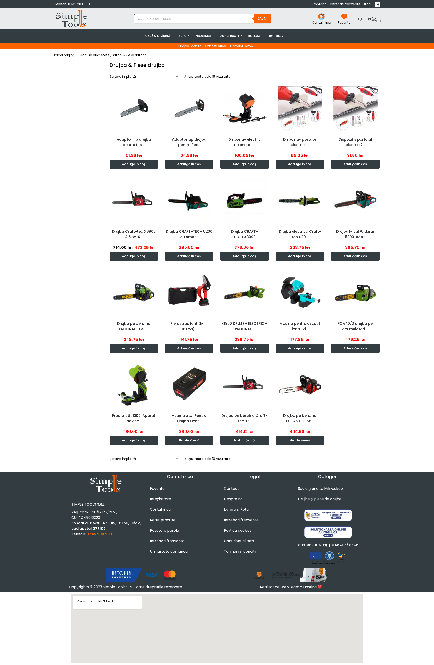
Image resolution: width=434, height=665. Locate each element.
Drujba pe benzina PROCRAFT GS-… (133, 326)
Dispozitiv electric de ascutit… (244, 142)
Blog (368, 4)
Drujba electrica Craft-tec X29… (300, 234)
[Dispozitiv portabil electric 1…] (300, 109)
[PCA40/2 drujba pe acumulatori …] (355, 293)
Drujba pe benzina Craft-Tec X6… (244, 418)
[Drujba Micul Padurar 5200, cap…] (355, 201)
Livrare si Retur (237, 509)
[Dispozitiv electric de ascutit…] (244, 109)
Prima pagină (64, 55)
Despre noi (233, 499)
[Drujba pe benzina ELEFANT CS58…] (300, 385)
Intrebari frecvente (345, 4)
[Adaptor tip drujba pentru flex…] (134, 109)
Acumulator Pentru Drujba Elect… (189, 418)
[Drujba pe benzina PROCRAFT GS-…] (134, 293)
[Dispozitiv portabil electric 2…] (355, 109)
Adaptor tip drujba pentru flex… (134, 142)
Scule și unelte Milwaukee (320, 488)
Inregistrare (160, 499)
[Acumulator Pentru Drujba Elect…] (189, 385)
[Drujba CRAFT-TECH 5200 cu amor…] (189, 201)
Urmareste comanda (169, 551)
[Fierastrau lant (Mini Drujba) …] (189, 293)
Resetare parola (164, 530)
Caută (262, 18)
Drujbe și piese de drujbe (320, 499)
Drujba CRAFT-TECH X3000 (244, 234)
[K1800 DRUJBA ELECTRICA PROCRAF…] (244, 293)
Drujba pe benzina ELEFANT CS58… (299, 418)
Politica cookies (238, 530)
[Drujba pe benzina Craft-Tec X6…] (244, 385)
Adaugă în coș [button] (134, 164)
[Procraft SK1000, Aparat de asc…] (134, 385)
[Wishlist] (155, 91)
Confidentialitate (239, 541)
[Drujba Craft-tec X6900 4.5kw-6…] (134, 201)
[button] (369, 19)
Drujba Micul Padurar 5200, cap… (355, 234)
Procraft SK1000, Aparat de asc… (133, 418)
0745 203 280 (79, 4)
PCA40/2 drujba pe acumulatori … (355, 326)
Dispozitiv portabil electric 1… (300, 142)
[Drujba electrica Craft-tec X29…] (300, 201)
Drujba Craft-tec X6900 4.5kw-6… (134, 234)
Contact (319, 4)
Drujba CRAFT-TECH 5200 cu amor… (189, 234)
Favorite (344, 22)
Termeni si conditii (240, 551)
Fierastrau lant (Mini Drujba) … (189, 326)
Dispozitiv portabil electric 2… (355, 142)
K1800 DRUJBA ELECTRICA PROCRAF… (244, 326)
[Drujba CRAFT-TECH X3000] (244, 201)
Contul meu (321, 22)
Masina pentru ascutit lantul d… (300, 326)
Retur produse (162, 520)
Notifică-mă (189, 440)
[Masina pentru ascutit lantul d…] (300, 293)
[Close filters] (104, 64)
